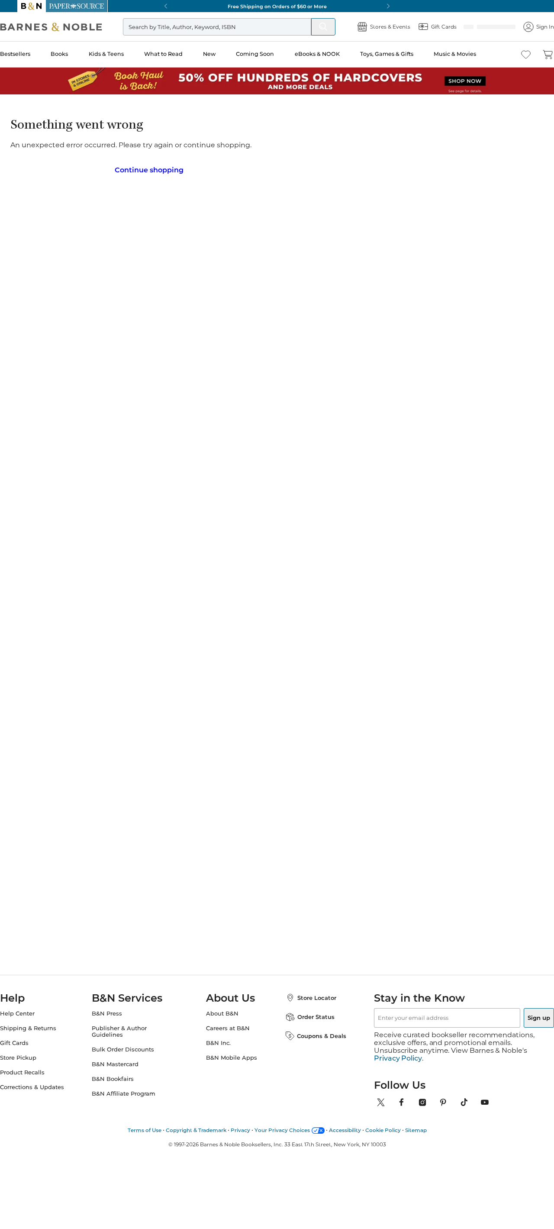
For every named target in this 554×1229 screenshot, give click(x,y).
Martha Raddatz (338, 702)
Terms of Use (144, 1130)
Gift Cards (31, 1051)
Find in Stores (458, 305)
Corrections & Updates (49, 1095)
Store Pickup (35, 1065)
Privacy (240, 1130)
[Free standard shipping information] (387, 273)
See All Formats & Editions (482, 193)
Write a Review (256, 150)
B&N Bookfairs (121, 1086)
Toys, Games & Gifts (398, 54)
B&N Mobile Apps (231, 1065)
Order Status (307, 1024)
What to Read (178, 54)
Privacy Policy (398, 1058)
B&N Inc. (218, 1051)
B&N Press (115, 1021)
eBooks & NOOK (329, 54)
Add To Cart (458, 262)
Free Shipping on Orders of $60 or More (277, 6)
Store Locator (308, 1005)
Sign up (518, 1025)
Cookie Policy (383, 1130)
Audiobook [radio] (316, 214)
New (223, 54)
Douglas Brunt (418, 702)
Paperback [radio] (260, 214)
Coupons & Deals (313, 1043)
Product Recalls (39, 1080)
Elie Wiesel (166, 694)
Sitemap (416, 1130)
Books (76, 54)
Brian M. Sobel (267, 139)
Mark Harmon (88, 702)
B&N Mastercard (123, 1072)
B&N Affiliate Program (132, 1101)
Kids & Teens (121, 54)
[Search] (306, 27)
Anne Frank (249, 702)
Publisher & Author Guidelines (127, 1039)
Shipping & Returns (45, 1036)
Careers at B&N (228, 1036)
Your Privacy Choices (282, 1130)
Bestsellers (32, 54)
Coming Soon (269, 54)
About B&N (222, 1021)
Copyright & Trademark (196, 1130)
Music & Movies (466, 54)
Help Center (34, 1021)
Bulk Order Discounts (131, 1057)
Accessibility (345, 1130)
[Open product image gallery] (120, 210)
